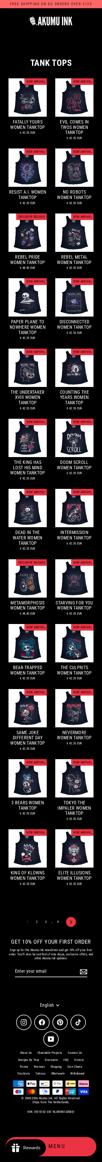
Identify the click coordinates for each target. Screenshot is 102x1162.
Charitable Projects (49, 1053)
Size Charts (74, 1067)
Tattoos (40, 1073)
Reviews (39, 1067)
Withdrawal (77, 1073)
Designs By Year (28, 1060)
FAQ (66, 1060)
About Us (26, 1053)
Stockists (23, 1073)
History (79, 1060)
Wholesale (58, 1073)
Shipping (56, 1067)
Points (24, 1067)
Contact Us (75, 1053)
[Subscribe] (82, 971)
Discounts (51, 1060)
